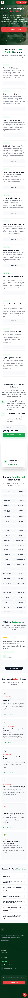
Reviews (3, 955)
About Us (3, 950)
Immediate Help (15, 982)
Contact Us (4, 957)
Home (2, 948)
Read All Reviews (13, 668)
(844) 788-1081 (14, 464)
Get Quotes (13, 83)
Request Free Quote (14, 435)
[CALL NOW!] (25, 995)
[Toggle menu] (13, 2)
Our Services (4, 952)
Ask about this (7, 714)
